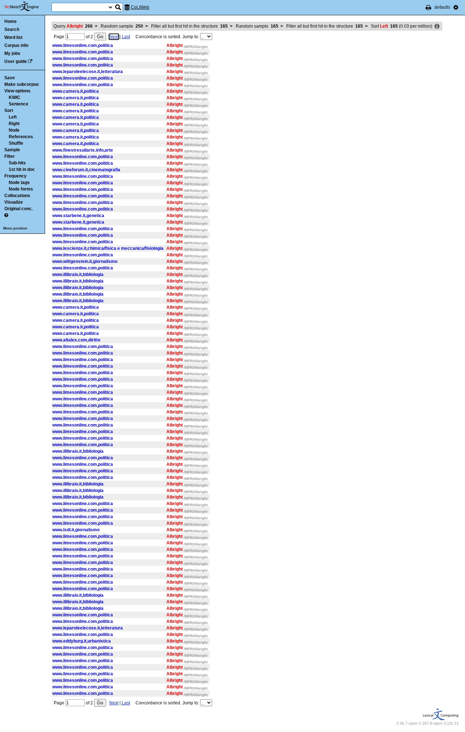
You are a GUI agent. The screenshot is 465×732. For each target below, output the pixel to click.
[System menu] (455, 7)
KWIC (14, 97)
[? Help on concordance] (6, 215)
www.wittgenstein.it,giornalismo (84, 261)
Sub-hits (17, 162)
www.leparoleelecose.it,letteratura (87, 71)
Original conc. (18, 208)
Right (14, 123)
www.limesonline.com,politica (82, 45)
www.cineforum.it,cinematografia (86, 169)
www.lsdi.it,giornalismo (76, 529)
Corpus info (16, 45)
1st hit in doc (22, 169)
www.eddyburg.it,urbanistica (81, 641)
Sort (8, 110)
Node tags (19, 182)
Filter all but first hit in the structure (189, 26)
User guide (15, 61)
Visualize (13, 202)
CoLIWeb (140, 7)
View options (17, 90)
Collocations (17, 195)
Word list (13, 37)
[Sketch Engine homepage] (27, 6)
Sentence (18, 104)
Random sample (122, 26)
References (21, 136)
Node (14, 130)
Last (126, 36)
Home (10, 21)
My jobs (12, 53)
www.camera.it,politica (75, 91)
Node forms (21, 189)
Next (113, 36)
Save (9, 77)
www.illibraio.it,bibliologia (78, 274)
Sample (12, 149)
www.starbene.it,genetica (78, 215)
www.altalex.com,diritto (76, 340)
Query (73, 26)
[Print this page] (428, 7)
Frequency (15, 176)
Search (11, 29)
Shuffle (16, 143)
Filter (9, 156)
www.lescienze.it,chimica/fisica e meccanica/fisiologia (107, 248)
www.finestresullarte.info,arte (82, 150)
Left (13, 117)
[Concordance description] (437, 26)
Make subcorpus (21, 84)
